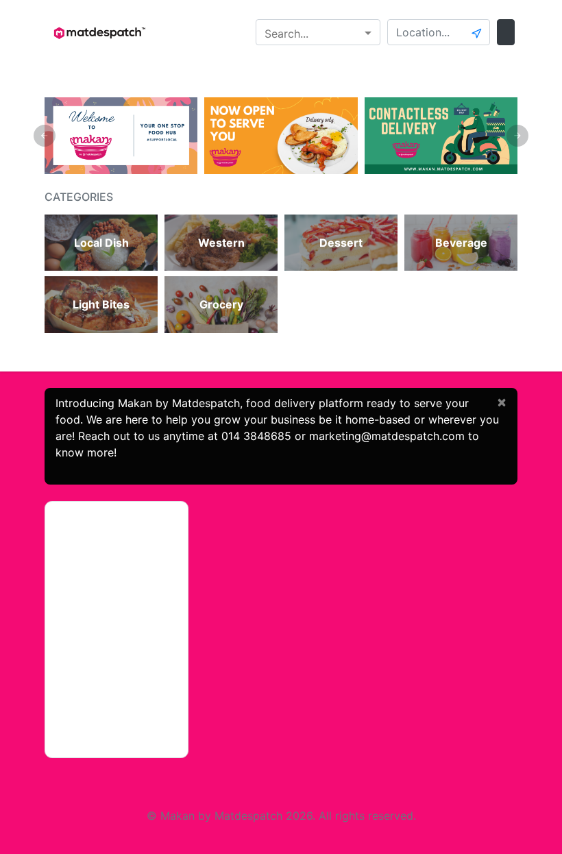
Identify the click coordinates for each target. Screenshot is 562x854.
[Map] (116, 630)
